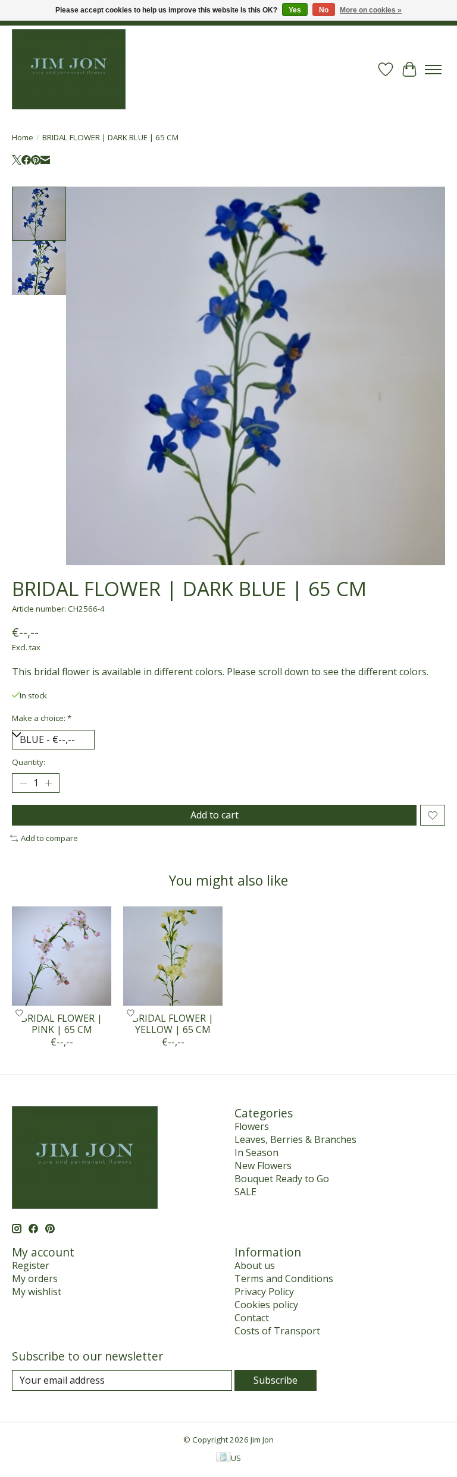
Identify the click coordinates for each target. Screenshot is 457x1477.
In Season (256, 1152)
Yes (295, 10)
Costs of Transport (277, 1330)
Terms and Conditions (283, 1278)
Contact (251, 1317)
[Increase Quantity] (48, 783)
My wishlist (36, 1291)
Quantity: (28, 762)
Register (30, 1265)
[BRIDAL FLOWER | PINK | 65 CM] (61, 956)
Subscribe (275, 1380)
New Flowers (263, 1165)
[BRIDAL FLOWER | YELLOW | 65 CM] (173, 956)
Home (22, 137)
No (323, 10)
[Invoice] (223, 1458)
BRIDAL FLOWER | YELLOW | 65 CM (173, 1024)
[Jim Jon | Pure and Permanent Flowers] (69, 69)
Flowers (251, 1126)
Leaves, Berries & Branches (295, 1139)
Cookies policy (266, 1304)
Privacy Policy (264, 1291)
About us (254, 1265)
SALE (245, 1191)
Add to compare (49, 838)
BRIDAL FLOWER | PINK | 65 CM (61, 1024)
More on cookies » (371, 10)
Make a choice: (41, 718)
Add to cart (214, 814)
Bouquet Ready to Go (281, 1178)
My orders (35, 1278)
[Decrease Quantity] (23, 783)
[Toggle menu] (433, 69)
